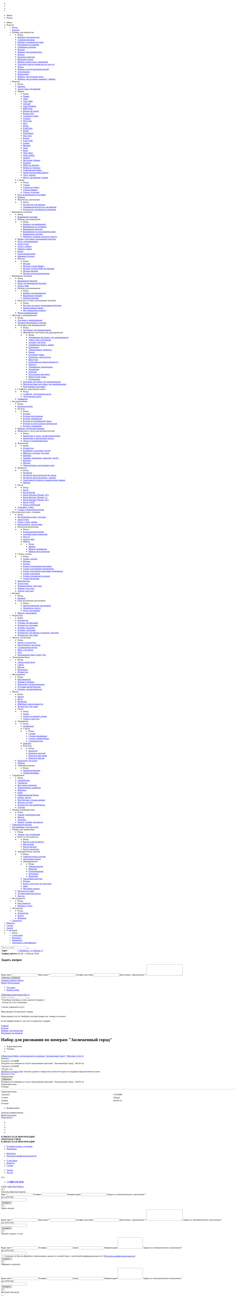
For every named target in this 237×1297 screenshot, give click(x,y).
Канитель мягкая (36, 758)
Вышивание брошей (32, 295)
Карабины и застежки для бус (37, 450)
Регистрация (13, 983)
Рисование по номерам (28, 44)
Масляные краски (31, 888)
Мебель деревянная (38, 549)
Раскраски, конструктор (40, 357)
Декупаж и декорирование (30, 320)
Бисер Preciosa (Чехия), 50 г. (36, 500)
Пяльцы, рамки (25, 249)
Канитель (33, 751)
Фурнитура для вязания (34, 204)
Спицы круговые (31, 187)
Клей (20, 792)
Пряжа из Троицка (31, 167)
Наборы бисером (31, 298)
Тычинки (22, 819)
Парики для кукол (26, 588)
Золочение (33, 874)
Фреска (21, 54)
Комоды (32, 364)
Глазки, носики (30, 559)
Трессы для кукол (26, 591)
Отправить (6, 1203)
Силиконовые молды (27, 647)
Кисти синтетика (31, 849)
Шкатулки (33, 359)
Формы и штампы (26, 682)
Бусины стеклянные (32, 426)
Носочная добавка (31, 160)
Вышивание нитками (28, 217)
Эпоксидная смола (26, 662)
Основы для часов (37, 342)
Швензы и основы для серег (36, 453)
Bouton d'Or (28, 113)
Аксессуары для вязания (29, 89)
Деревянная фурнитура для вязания (39, 207)
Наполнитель (24, 581)
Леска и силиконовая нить (35, 441)
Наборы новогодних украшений (33, 62)
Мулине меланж (30, 271)
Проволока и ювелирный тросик (38, 438)
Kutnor (26, 138)
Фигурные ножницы (27, 785)
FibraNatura (28, 133)
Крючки (21, 197)
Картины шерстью (26, 57)
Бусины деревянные (32, 418)
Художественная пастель (29, 893)
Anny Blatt (28, 101)
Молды (21, 667)
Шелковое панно (25, 59)
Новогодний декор (37, 377)
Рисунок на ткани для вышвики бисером (42, 305)
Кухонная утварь (36, 354)
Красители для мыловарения (31, 684)
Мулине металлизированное (36, 273)
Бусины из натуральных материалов (40, 423)
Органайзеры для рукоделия (25, 827)
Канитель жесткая (37, 753)
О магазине (17, 935)
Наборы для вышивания (34, 224)
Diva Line (27, 121)
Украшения (34, 369)
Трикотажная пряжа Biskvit (35, 172)
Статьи (10, 925)
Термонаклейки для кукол (30, 586)
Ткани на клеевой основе (35, 716)
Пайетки (27, 743)
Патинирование (36, 871)
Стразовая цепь (36, 741)
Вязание (21, 86)
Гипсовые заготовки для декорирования (41, 382)
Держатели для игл (32, 608)
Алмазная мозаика (26, 40)
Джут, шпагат (29, 175)
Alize (25, 99)
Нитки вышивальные (28, 313)
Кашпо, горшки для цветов (30, 822)
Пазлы (21, 67)
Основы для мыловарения (30, 689)
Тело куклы (23, 583)
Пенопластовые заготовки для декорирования (44, 384)
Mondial (26, 145)
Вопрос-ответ (13, 990)
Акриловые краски (32, 859)
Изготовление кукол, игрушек (32, 517)
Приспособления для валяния (37, 605)
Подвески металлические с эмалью (39, 477)
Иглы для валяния (31, 610)
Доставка (11, 987)
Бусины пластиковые (33, 416)
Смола (21, 664)
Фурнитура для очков (28, 625)
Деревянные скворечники (41, 367)
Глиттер (21, 807)
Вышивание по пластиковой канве (39, 231)
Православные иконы (33, 308)
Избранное (6, 1079)
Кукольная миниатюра (33, 532)
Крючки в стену (25, 906)
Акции (10, 928)
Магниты (22, 790)
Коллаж (21, 49)
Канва (20, 251)
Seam (25, 150)
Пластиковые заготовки (34, 386)
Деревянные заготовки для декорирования (48, 337)
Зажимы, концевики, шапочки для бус (41, 458)
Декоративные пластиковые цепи (38, 465)
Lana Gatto (28, 140)
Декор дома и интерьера (40, 340)
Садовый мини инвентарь (35, 534)
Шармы (26, 482)
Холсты (21, 896)
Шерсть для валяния (27, 613)
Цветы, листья (24, 797)
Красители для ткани (27, 760)
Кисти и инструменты (33, 842)
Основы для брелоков (28, 623)
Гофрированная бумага (28, 795)
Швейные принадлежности (30, 704)
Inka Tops (27, 135)
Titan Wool (28, 153)
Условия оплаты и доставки (20, 1146)
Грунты (26, 881)
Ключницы (34, 347)
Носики (26, 561)
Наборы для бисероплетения (31, 428)
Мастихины (28, 844)
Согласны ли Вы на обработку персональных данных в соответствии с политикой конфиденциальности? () (69, 1256)
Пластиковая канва (26, 254)
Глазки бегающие (31, 578)
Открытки (17, 920)
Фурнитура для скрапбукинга (31, 805)
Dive (25, 123)
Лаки (25, 886)
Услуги (10, 1172)
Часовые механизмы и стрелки (32, 322)
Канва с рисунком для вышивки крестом (37, 239)
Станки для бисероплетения (31, 509)
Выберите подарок (10, 1071)
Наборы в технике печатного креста (40, 236)
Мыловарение (24, 679)
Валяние (22, 598)
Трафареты (23, 399)
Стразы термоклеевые (39, 738)
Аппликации (24, 72)
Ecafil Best (28, 128)
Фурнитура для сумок (28, 635)
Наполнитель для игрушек (30, 524)
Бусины (26, 414)
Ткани (26, 714)
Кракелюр (33, 876)
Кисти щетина (29, 847)
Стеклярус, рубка (26, 507)
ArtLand (26, 104)
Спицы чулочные (31, 192)
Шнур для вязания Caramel (35, 177)
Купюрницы (34, 379)
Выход (21, 980)
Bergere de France (31, 111)
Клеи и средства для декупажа (37, 883)
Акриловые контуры (32, 879)
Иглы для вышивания (28, 241)
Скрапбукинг (24, 780)
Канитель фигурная (38, 755)
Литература (23, 913)
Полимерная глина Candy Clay (32, 655)
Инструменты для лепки (29, 645)
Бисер (26, 490)
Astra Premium (29, 106)
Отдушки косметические (29, 687)
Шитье (21, 696)
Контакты (16, 938)
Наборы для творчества (29, 37)
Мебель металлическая (39, 551)
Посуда (26, 537)
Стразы (32, 733)
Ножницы (22, 701)
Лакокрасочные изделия (34, 856)
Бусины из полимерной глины (37, 421)
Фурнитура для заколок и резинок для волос (38, 632)
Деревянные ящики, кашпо (41, 345)
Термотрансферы (31, 773)
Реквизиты (17, 940)
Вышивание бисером (27, 281)
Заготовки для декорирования (37, 330)
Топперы (33, 372)
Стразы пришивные (38, 736)
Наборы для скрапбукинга (30, 52)
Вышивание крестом (33, 229)
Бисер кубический (31, 505)
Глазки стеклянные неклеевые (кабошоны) (43, 571)
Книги (21, 915)
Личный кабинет (9, 980)
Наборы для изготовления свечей (33, 69)
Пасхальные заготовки (39, 374)
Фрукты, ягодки (25, 802)
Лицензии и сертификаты (24, 942)
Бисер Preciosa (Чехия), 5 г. (35, 497)
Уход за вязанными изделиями (32, 195)
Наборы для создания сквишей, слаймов (36, 79)
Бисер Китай (29, 492)
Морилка (33, 869)
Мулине (26, 263)
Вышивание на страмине (34, 227)
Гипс (20, 652)
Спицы (26, 185)
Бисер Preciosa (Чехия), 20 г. (36, 495)
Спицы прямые (30, 190)
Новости (11, 923)
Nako (25, 148)
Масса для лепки (25, 650)
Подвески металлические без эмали (39, 475)
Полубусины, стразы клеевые (31, 800)
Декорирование (36, 866)
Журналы (22, 918)
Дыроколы (22, 783)
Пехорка (27, 163)
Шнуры (26, 463)
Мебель (32, 546)
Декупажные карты (32, 396)
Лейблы (21, 763)
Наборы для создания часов (30, 76)
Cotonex (26, 118)
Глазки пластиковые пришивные (38, 569)
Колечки (27, 460)
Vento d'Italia (28, 155)
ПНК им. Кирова (31, 165)
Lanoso (26, 143)
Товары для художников (29, 834)
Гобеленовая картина (22, 824)
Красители (23, 669)
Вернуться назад (8, 1115)
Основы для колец (26, 628)
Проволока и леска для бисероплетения (41, 436)
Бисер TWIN (29, 502)
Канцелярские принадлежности (43, 362)
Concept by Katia (30, 116)
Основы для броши (27, 630)
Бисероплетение (25, 406)
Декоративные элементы (40, 350)
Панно (32, 352)
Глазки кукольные (31, 573)
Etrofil (26, 131)
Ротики (26, 564)
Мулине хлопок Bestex (33, 266)
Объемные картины (27, 47)
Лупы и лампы (24, 246)
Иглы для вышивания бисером (32, 283)
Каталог (16, 30)
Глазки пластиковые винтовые (37, 566)
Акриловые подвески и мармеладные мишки (44, 480)
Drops (25, 126)
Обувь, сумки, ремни (27, 522)
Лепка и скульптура (27, 642)
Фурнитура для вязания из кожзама (39, 209)
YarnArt (26, 158)
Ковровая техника (26, 256)
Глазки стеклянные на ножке (36, 576)
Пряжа (26, 96)
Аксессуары (23, 244)
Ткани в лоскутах (31, 719)
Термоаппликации (31, 770)
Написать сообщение (11, 978)
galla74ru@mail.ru (16, 1186)
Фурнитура (28, 448)
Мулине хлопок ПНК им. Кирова (38, 268)
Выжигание (23, 74)
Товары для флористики (29, 815)
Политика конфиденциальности (22, 1156)
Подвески (27, 473)
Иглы (20, 699)
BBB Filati (28, 108)
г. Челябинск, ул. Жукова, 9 (30, 950)
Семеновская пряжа (32, 170)
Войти (4, 983)
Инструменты (24, 903)
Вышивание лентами (33, 234)
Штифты (27, 455)
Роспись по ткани (26, 891)
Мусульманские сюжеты (34, 310)
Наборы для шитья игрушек (31, 42)
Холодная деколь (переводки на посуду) (36, 64)
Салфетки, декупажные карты (37, 394)
